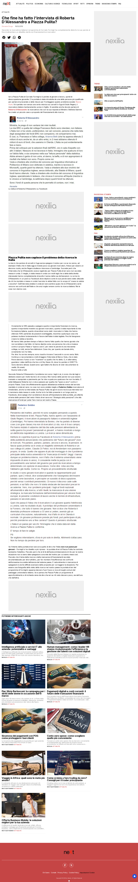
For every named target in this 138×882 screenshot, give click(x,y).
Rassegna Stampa (109, 4)
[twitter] (9, 39)
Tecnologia (67, 4)
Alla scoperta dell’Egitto (113, 101)
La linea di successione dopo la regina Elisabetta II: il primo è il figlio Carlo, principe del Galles (119, 258)
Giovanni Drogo (7, 26)
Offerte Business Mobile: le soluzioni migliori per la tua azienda (22, 821)
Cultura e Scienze (52, 4)
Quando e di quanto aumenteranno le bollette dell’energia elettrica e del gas (119, 244)
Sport (76, 4)
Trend (97, 4)
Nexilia (4, 657)
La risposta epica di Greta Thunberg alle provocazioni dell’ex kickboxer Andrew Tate (119, 109)
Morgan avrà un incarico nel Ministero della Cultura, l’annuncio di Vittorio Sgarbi (118, 220)
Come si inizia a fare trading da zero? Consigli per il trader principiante (67, 779)
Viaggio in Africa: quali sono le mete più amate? (23, 779)
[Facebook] (63, 864)
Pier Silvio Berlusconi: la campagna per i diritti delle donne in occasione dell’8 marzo (23, 693)
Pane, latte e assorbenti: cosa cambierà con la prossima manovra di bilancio (119, 198)
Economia (39, 4)
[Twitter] (70, 864)
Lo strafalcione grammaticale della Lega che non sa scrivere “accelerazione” (120, 115)
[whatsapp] (14, 39)
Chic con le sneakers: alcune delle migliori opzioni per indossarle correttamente (117, 88)
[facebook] (4, 39)
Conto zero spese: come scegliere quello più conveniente (66, 737)
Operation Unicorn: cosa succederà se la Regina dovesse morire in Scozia (120, 265)
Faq (119, 4)
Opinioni (89, 4)
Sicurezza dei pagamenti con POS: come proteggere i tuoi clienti (20, 737)
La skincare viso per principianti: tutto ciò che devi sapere (120, 95)
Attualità (20, 4)
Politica (29, 4)
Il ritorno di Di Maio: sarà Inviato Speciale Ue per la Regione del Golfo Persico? (120, 204)
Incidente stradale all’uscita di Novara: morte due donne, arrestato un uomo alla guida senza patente (120, 238)
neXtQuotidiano (7, 744)
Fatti (82, 4)
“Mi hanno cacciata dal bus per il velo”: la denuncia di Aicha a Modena (120, 226)
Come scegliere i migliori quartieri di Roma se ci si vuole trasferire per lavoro (119, 251)
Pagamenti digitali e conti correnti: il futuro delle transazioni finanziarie (66, 692)
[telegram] (19, 39)
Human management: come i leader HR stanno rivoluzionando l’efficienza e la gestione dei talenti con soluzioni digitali (68, 649)
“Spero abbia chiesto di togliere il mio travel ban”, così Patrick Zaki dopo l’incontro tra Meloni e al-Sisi (118, 212)
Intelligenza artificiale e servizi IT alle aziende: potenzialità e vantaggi (22, 648)
